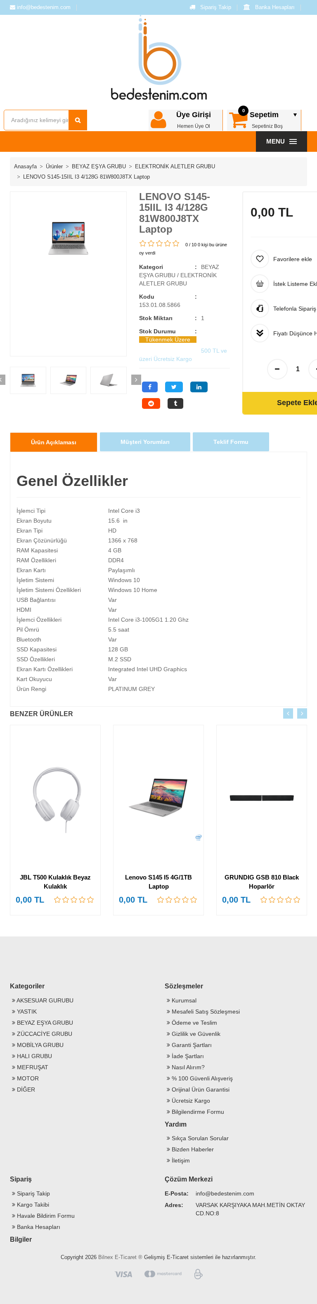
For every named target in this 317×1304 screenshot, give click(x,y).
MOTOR (27, 1078)
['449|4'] (289, 899)
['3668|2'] (169, 899)
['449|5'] (297, 899)
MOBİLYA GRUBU (39, 1045)
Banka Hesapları (274, 7)
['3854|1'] (143, 243)
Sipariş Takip (215, 7)
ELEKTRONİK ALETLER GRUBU (175, 166)
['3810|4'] (82, 899)
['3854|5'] (176, 243)
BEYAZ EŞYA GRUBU (99, 166)
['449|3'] (281, 899)
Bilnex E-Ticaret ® (120, 1257)
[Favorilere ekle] (97, 754)
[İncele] (97, 786)
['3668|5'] (194, 899)
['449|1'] (264, 899)
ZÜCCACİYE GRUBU (43, 1033)
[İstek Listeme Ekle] (97, 770)
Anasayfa (25, 166)
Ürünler (54, 166)
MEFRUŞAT (31, 1067)
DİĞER (25, 1089)
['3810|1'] (58, 899)
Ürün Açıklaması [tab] (53, 442)
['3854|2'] (151, 243)
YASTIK (26, 1011)
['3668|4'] (186, 899)
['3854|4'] (168, 243)
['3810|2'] (66, 899)
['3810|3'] (74, 899)
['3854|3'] (160, 243)
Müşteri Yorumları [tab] (145, 442)
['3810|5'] (91, 899)
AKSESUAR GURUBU (44, 1000)
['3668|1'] (161, 899)
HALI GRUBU (33, 1056)
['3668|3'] (177, 899)
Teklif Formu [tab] (230, 442)
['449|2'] (272, 899)
